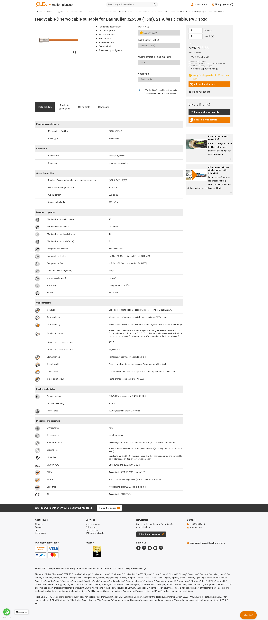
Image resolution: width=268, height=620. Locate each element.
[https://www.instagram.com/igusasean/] (144, 548)
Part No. (142, 26)
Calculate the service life (205, 113)
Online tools (84, 107)
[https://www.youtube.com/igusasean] (155, 548)
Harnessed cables (76, 12)
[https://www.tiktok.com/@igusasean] (161, 548)
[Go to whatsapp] (6, 611)
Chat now (248, 615)
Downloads (103, 107)
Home (39, 12)
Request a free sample (203, 120)
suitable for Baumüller (144, 12)
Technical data (45, 107)
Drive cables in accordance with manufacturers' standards (110, 12)
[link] (209, 113)
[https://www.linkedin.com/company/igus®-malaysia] (150, 548)
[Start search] (154, 4)
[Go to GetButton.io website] (6, 617)
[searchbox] (129, 4)
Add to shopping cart (202, 85)
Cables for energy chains (56, 12)
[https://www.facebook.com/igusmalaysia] (138, 548)
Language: (198, 543)
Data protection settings (135, 568)
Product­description (64, 107)
